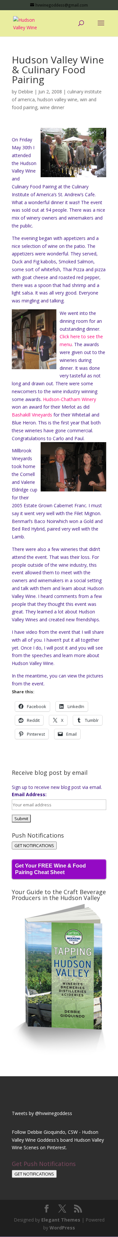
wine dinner (52, 107)
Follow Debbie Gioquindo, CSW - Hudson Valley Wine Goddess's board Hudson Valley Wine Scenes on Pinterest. (58, 1140)
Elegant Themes (60, 1220)
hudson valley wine (57, 99)
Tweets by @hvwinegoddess (42, 1113)
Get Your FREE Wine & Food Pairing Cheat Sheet (50, 869)
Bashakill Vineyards (32, 415)
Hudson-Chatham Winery (69, 399)
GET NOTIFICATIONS (34, 845)
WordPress (62, 1228)
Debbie (25, 91)
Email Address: (29, 794)
